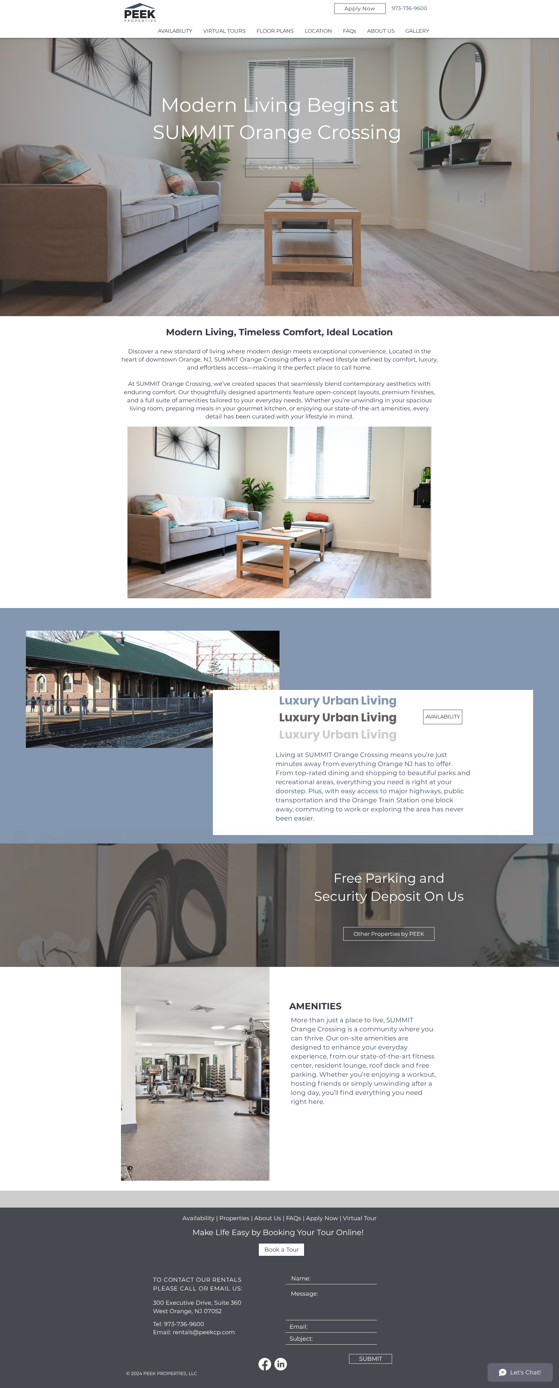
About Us (267, 1218)
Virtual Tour (360, 1218)
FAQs (294, 1218)
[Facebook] (264, 1364)
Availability (198, 1218)
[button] (279, 512)
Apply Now (322, 1218)
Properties (235, 1218)
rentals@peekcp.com (204, 1332)
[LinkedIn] (280, 1364)
